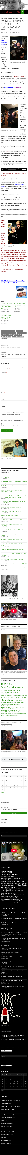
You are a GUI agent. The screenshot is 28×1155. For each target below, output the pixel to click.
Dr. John (10, 692)
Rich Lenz (18, 710)
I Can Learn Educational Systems (8, 694)
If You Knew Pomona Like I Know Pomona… (11, 511)
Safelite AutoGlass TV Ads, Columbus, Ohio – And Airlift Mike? (13, 354)
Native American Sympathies (8, 1131)
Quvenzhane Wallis (5, 710)
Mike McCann (5, 702)
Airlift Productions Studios (4, 42)
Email (2, 399)
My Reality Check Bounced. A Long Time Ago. (12, 539)
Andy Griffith (3, 689)
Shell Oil (4, 338)
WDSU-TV (24, 713)
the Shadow (15, 711)
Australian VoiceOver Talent (9, 332)
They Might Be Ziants (6, 1143)
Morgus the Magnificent (16, 702)
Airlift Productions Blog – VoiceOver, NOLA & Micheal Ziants (11, 12)
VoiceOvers (19, 713)
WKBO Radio (4, 715)
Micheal (11, 32)
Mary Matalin (4, 697)
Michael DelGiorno (11, 697)
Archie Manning (10, 689)
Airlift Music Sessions (6, 1103)
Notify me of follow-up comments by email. (12, 420)
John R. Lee (9, 695)
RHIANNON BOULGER (20, 76)
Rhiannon (7, 151)
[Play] (3, 169)
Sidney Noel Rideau (5, 711)
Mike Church (19, 700)
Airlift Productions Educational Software (11, 1106)
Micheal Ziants (17, 334)
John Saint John (16, 695)
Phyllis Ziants (13, 708)
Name (3, 393)
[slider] (24, 169)
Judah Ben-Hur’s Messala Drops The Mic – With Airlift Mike (14, 347)
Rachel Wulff (13, 710)
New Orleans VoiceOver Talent (8, 705)
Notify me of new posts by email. (9, 426)
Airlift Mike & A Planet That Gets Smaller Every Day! (19, 305)
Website (3, 406)
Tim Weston (20, 711)
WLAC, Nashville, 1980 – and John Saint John (12, 519)
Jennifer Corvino (22, 332)
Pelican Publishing (5, 708)
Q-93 (18, 708)
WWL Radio (10, 715)
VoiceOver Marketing (12, 713)
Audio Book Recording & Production (9, 1114)
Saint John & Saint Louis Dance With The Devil (12, 559)
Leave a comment (17, 32)
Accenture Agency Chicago (8, 331)
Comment (4, 372)
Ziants (15, 715)
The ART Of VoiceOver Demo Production (11, 507)
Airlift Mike (18, 87)
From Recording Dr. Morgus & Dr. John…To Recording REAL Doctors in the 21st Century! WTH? (14, 496)
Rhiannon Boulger (6, 336)
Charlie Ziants (4, 692)
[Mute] (21, 169)
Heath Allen (15, 692)
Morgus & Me (4, 1120)
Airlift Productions (9, 87)
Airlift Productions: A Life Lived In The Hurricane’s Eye (14, 568)
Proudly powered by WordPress (7, 1153)
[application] (14, 169)
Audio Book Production (7, 690)
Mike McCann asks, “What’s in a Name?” (10, 515)
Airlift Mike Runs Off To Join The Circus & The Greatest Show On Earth (12, 490)
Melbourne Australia (7, 334)
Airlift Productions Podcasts (8, 1109)
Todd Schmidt (4, 713)
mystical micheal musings (7, 1123)
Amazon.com (21, 687)
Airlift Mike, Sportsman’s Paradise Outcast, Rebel (12, 549)
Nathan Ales (17, 704)
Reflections (3, 1137)
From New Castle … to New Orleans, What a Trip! (12, 529)
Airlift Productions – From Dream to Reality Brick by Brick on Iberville (12, 1036)
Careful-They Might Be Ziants (8, 1117)
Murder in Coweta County (8, 704)
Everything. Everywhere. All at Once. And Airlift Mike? (14, 563)
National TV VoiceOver (6, 1129)
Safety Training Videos (18, 336)
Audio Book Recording (19, 690)
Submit (14, 813)
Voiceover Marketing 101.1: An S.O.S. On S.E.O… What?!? (6, 317)
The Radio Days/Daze (6, 1140)
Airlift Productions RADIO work (8, 1112)
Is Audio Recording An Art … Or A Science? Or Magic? (14, 481)
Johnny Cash (3, 695)
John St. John (24, 695)
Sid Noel (10, 711)
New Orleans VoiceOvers (7, 1134)
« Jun (2, 792)
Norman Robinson (19, 707)
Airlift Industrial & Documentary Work (11, 18)
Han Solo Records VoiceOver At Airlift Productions (13, 485)
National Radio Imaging (6, 1126)
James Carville (20, 694)
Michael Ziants (21, 697)
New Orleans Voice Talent (7, 707)
